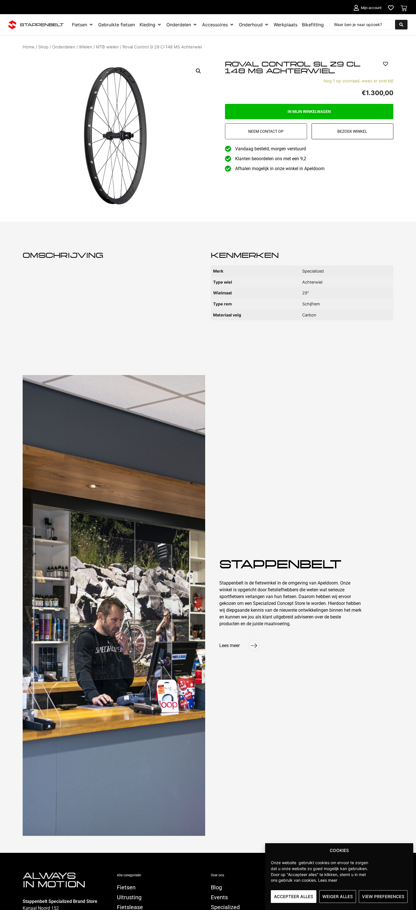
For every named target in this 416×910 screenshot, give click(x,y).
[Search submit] (401, 24)
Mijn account (371, 8)
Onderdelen (63, 47)
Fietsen (126, 887)
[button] (198, 71)
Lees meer (327, 880)
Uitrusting (129, 897)
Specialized (225, 907)
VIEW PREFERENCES (383, 896)
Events (219, 897)
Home (29, 47)
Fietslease (130, 907)
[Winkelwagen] (404, 8)
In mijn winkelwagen (309, 111)
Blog (216, 887)
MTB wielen (107, 47)
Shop (43, 47)
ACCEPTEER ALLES (293, 896)
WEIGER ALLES (337, 896)
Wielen (85, 47)
